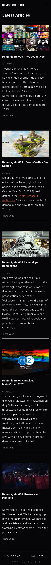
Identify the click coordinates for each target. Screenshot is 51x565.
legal (37, 562)
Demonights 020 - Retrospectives (23, 56)
